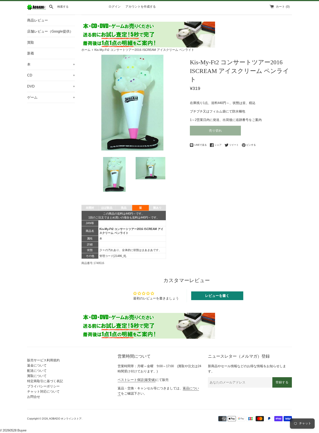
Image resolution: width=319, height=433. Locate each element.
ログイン (115, 6)
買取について (37, 376)
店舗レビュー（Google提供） (50, 31)
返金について (37, 365)
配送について (37, 370)
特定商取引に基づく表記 (45, 381)
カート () (283, 6)
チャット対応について (43, 391)
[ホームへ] (36, 9)
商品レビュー (37, 20)
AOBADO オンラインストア (65, 418)
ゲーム (51, 97)
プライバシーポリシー (43, 386)
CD (51, 75)
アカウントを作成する (140, 6)
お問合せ (33, 396)
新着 (30, 53)
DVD (51, 86)
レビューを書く (217, 295)
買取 (30, 42)
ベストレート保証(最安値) (137, 380)
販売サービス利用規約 (43, 360)
